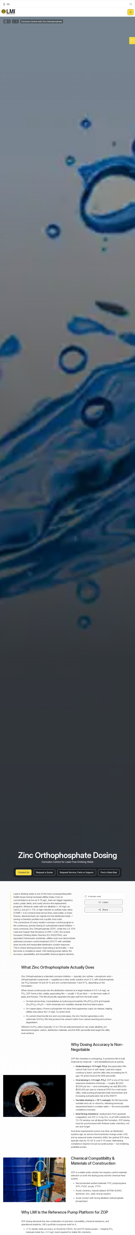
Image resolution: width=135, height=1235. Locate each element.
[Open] (130, 12)
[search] (131, 4)
